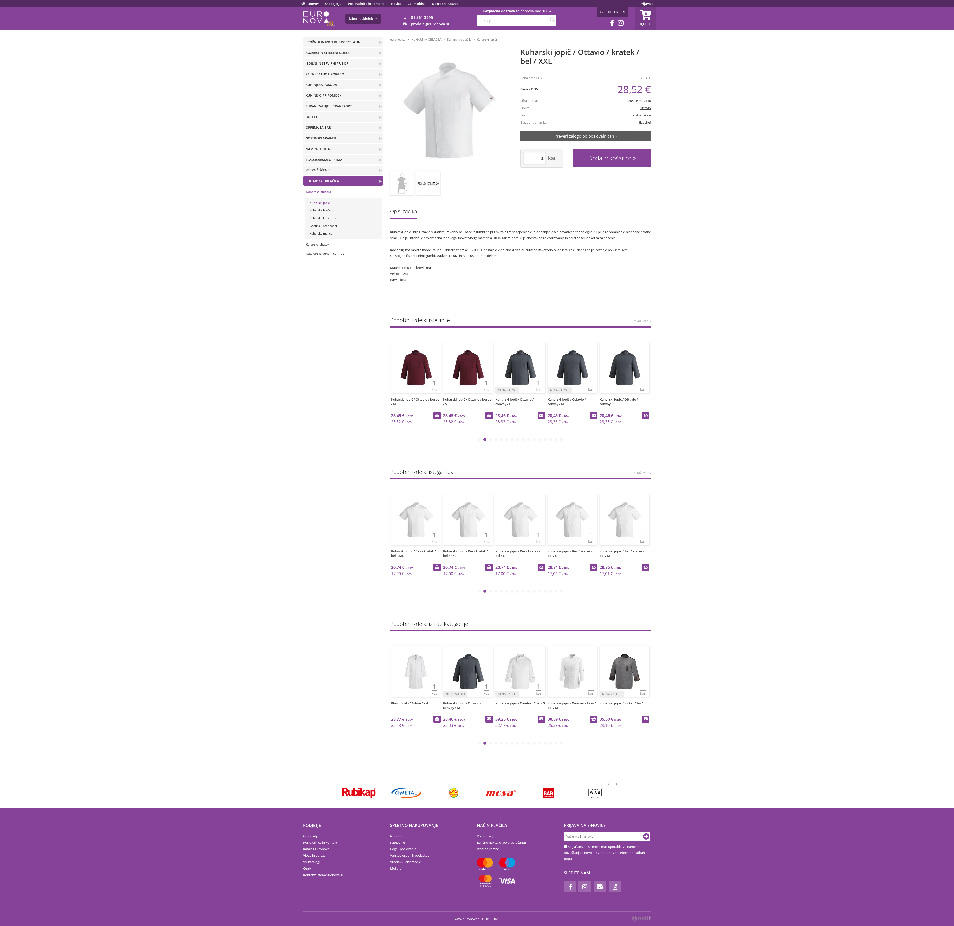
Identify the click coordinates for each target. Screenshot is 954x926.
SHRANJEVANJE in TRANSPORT (329, 106)
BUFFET (311, 117)
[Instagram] (621, 23)
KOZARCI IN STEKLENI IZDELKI (328, 52)
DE (624, 12)
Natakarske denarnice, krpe (325, 254)
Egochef (645, 122)
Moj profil (397, 868)
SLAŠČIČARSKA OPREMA (324, 159)
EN (616, 12)
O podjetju (333, 3)
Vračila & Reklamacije (405, 862)
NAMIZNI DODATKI (320, 149)
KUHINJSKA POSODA (321, 85)
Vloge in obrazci (314, 855)
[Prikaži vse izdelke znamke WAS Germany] (596, 793)
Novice (396, 3)
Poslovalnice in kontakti (366, 3)
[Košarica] (645, 18)
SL (601, 12)
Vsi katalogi (311, 862)
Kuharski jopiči (320, 203)
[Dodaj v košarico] (437, 415)
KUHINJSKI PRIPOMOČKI (324, 95)
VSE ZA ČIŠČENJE (318, 170)
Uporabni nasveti (445, 3)
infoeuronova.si (330, 875)
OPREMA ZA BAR (318, 127)
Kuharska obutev (317, 244)
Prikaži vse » (642, 321)
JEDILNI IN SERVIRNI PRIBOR (327, 63)
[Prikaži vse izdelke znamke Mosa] (501, 793)
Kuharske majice (321, 233)
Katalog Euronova (316, 849)
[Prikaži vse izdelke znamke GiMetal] (406, 793)
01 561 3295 (422, 17)
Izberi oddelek (361, 18)
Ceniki (307, 868)
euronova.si (398, 39)
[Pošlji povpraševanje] (541, 415)
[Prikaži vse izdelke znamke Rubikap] (359, 793)
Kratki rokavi (641, 115)
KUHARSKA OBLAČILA (322, 181)
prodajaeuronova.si (430, 23)
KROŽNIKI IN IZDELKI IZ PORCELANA (333, 42)
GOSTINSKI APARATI (321, 138)
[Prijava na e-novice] (646, 836)
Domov (313, 3)
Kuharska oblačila (318, 192)
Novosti (396, 836)
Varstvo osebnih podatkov (409, 855)
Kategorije (397, 842)
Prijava (646, 3)
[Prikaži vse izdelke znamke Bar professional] (548, 793)
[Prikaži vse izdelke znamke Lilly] (454, 793)
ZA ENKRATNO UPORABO (325, 74)
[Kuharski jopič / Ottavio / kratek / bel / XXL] (449, 110)
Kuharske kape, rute (323, 218)
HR (609, 12)
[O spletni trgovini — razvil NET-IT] (641, 919)
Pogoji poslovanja (403, 849)
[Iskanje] (552, 20)
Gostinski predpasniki (324, 226)
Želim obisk (416, 3)
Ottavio (645, 108)
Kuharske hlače (320, 210)
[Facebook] (612, 23)
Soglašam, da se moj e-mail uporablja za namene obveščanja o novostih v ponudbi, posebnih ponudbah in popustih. (606, 852)
